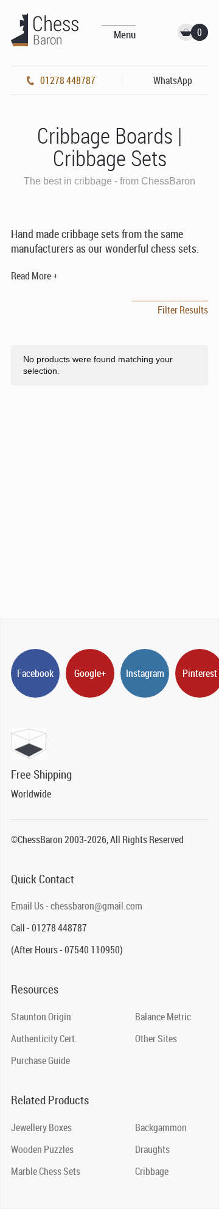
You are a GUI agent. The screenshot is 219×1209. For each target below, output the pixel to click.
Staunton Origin (41, 1016)
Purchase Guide (40, 1060)
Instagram (145, 673)
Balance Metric (163, 1016)
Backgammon (161, 1127)
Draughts (152, 1149)
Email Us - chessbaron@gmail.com (76, 906)
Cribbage (152, 1171)
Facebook (35, 673)
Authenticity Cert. (44, 1038)
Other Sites (156, 1038)
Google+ (90, 673)
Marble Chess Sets (45, 1171)
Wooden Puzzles (42, 1149)
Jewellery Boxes (41, 1127)
